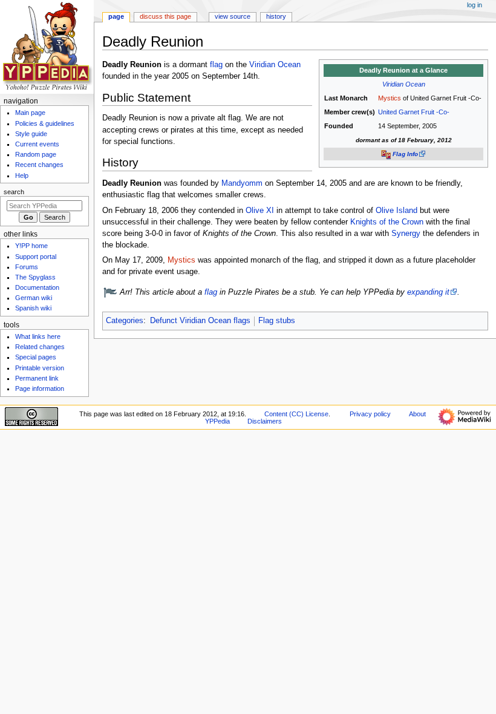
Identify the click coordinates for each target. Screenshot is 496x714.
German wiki (33, 297)
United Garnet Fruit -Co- (413, 112)
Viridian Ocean (403, 84)
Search (14, 191)
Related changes (40, 346)
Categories (124, 320)
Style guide (31, 133)
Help (21, 175)
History (276, 16)
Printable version (39, 368)
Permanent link (37, 378)
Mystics (389, 98)
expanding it (428, 292)
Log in (474, 4)
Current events (37, 144)
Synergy (405, 233)
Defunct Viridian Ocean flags (200, 320)
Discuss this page (165, 16)
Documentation (37, 287)
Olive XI (260, 210)
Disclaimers (264, 421)
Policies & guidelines (44, 123)
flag (216, 65)
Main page (30, 112)
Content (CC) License (296, 414)
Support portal (35, 256)
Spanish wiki (33, 308)
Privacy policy (370, 414)
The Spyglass (35, 277)
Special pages (35, 357)
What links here (37, 336)
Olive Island (396, 210)
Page (116, 16)
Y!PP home (31, 245)
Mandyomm (242, 183)
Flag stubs (276, 320)
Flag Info (405, 154)
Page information (39, 388)
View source (232, 16)
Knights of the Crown (386, 222)
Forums (26, 266)
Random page (35, 154)
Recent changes (39, 164)
